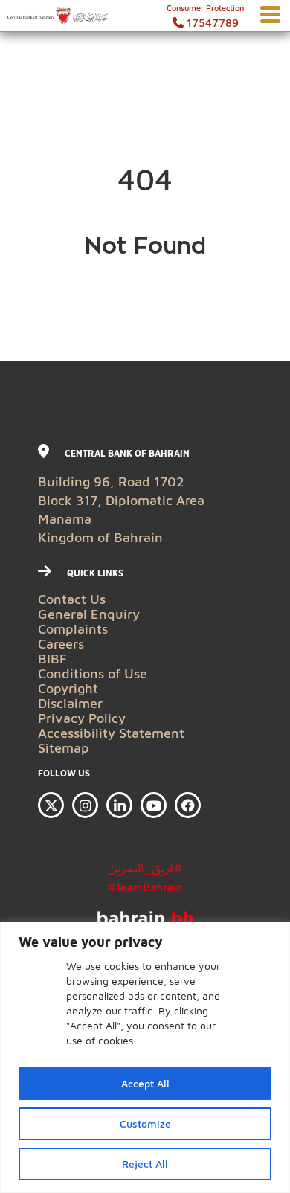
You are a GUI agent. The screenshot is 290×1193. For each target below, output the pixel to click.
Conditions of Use (92, 673)
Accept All (145, 1083)
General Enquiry (89, 614)
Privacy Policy (82, 718)
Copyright (68, 688)
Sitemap (63, 748)
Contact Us (72, 599)
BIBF (52, 658)
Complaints (73, 629)
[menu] (270, 15)
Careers (61, 644)
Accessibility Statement (111, 733)
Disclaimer (70, 703)
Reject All (145, 1163)
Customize (145, 1123)
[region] (145, 1057)
